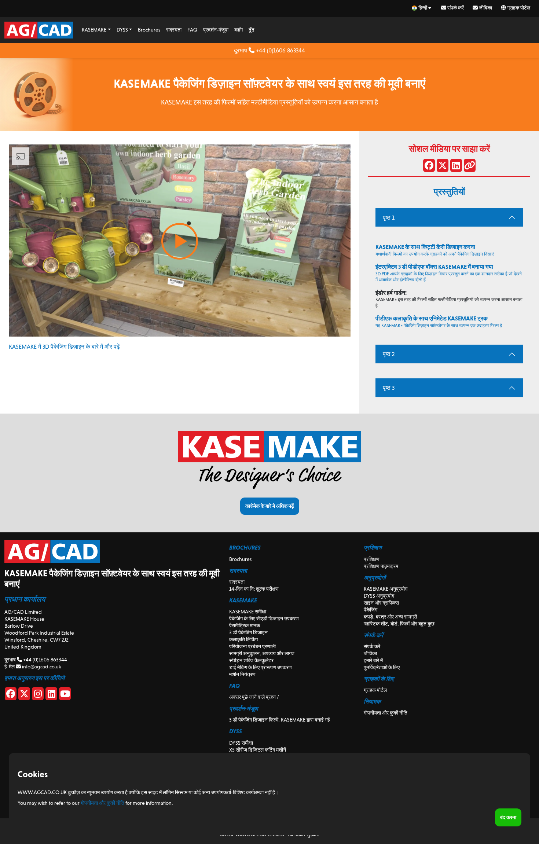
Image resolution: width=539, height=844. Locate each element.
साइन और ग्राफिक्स (381, 603)
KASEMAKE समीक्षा (247, 611)
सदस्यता (174, 30)
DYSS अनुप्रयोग (379, 596)
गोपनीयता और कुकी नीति (385, 713)
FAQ (192, 30)
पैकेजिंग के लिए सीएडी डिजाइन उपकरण (264, 618)
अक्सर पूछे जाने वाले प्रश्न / (254, 697)
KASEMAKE (94, 30)
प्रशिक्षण (372, 559)
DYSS (122, 30)
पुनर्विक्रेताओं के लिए (382, 667)
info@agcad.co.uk (41, 666)
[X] (24, 695)
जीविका (485, 8)
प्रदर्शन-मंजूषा (215, 30)
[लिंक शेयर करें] (469, 167)
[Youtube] (65, 695)
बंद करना (508, 817)
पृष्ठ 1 (389, 217)
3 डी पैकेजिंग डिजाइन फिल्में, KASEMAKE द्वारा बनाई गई (279, 720)
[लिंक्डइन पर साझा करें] (456, 167)
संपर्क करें (455, 8)
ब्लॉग (238, 30)
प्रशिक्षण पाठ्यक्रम (381, 566)
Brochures (149, 30)
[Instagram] (38, 695)
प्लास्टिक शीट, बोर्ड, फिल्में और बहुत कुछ (399, 624)
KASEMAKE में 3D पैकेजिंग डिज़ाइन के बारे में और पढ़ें (64, 347)
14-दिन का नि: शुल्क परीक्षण (254, 589)
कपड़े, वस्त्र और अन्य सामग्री (390, 617)
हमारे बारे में (373, 660)
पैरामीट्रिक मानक (244, 625)
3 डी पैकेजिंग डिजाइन (248, 632)
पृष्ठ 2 (389, 354)
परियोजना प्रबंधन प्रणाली (252, 646)
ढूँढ (251, 30)
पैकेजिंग (370, 610)
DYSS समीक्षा (241, 743)
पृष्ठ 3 (389, 388)
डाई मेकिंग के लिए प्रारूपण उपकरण (260, 667)
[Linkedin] (51, 695)
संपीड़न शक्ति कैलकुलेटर (251, 660)
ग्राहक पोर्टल (518, 8)
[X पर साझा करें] (442, 167)
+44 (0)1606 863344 (279, 50)
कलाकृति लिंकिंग (243, 639)
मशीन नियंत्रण (242, 674)
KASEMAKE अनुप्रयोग (385, 589)
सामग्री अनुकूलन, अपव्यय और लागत (261, 653)
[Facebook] (10, 695)
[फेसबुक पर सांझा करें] (429, 167)
